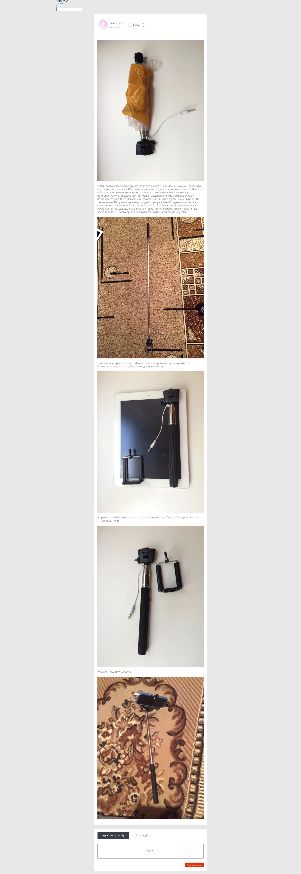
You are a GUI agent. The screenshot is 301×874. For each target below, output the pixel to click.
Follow (136, 25)
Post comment (194, 865)
